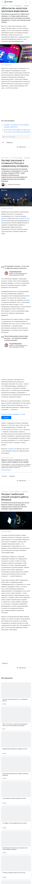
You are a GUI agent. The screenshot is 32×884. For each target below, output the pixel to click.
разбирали (26, 300)
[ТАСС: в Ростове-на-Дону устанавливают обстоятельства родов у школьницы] (16, 718)
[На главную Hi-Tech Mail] (9, 2)
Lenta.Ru (17, 491)
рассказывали (5, 429)
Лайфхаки (26, 5)
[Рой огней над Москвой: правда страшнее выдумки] (16, 768)
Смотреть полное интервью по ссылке (13, 414)
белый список (18, 429)
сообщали (10, 448)
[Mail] (5, 2)
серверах (4, 218)
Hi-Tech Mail (19, 157)
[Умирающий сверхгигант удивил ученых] (16, 743)
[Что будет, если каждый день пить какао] (16, 817)
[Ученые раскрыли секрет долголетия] (16, 867)
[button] (16, 197)
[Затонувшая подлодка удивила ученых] (16, 793)
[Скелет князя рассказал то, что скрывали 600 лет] (16, 694)
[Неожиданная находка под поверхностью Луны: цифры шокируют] (16, 842)
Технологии (27, 157)
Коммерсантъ (18, 5)
